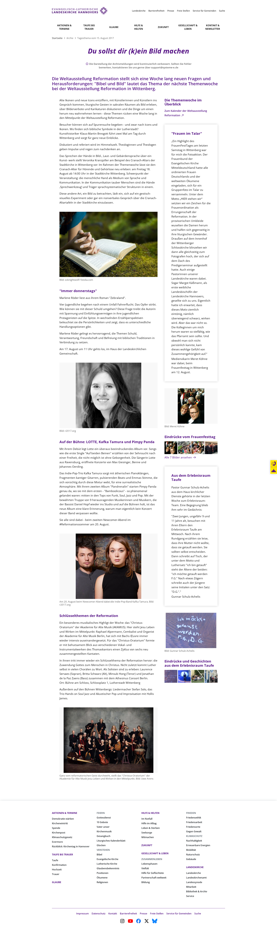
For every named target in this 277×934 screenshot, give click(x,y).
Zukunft (163, 27)
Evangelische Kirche (107, 859)
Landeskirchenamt (196, 877)
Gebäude (191, 859)
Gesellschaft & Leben (188, 27)
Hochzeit (57, 869)
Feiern (101, 813)
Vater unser (103, 826)
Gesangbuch (103, 836)
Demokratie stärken (63, 818)
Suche (197, 913)
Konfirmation (59, 864)
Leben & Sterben (150, 828)
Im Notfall (146, 818)
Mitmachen (147, 837)
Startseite (57, 38)
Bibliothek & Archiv (196, 891)
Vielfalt (145, 868)
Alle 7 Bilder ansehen (178, 457)
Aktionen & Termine (64, 27)
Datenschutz (98, 913)
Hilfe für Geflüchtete (152, 873)
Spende (56, 828)
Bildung (145, 882)
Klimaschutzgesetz (62, 837)
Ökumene (102, 877)
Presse (143, 913)
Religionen (102, 882)
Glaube (113, 27)
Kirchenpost (58, 832)
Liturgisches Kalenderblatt (111, 840)
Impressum (82, 913)
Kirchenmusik (104, 831)
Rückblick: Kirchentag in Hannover (70, 846)
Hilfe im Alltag (149, 823)
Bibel (99, 854)
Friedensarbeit (194, 822)
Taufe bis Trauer (89, 27)
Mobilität (191, 849)
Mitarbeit (191, 886)
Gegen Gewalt (193, 831)
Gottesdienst (104, 817)
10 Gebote (102, 822)
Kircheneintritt (60, 823)
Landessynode (194, 882)
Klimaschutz (194, 836)
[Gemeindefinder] (273, 470)
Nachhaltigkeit (194, 840)
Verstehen (103, 849)
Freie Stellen (156, 913)
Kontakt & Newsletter (212, 27)
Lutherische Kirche (107, 863)
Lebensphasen (149, 863)
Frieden (191, 813)
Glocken (101, 845)
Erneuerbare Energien (198, 845)
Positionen (102, 873)
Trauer (55, 874)
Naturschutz (193, 854)
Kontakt (112, 913)
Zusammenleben (151, 859)
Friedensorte (193, 826)
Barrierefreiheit (128, 913)
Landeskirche (195, 867)
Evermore (57, 841)
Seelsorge (146, 832)
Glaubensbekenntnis (108, 868)
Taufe (55, 860)
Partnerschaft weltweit (153, 877)
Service (190, 896)
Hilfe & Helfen (138, 27)
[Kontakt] (273, 463)
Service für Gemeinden (178, 913)
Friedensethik (193, 817)
